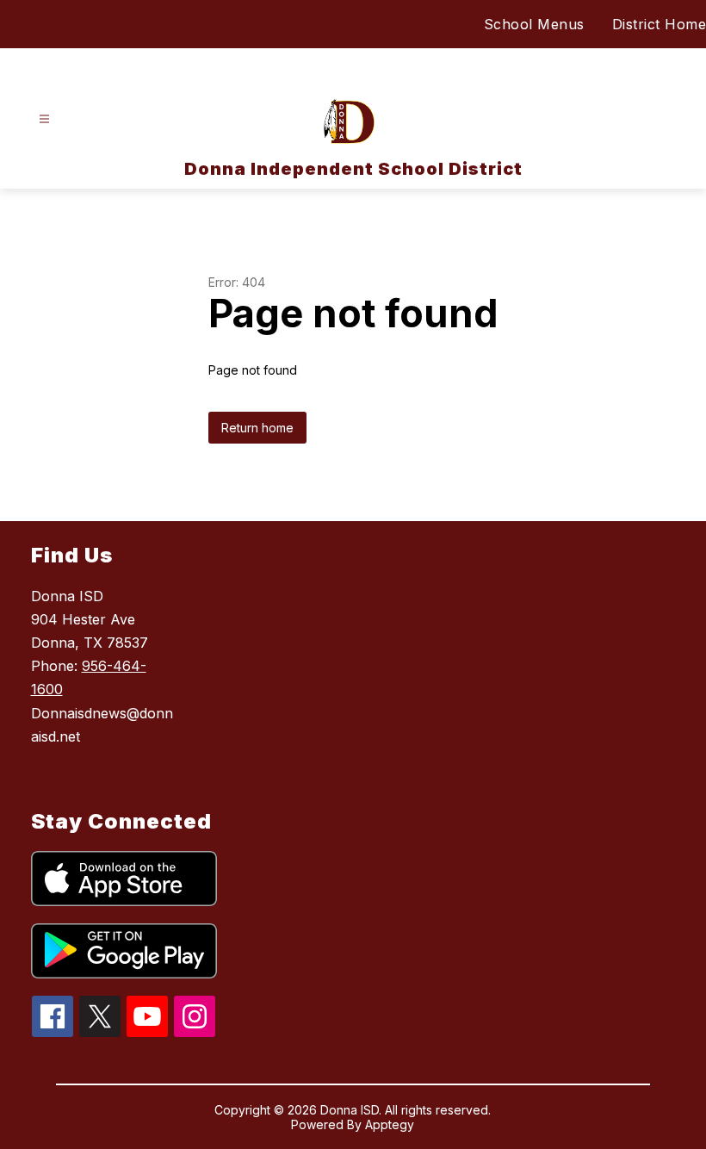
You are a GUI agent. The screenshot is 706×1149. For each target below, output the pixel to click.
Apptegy (389, 1124)
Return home (257, 427)
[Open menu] (44, 119)
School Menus (534, 24)
